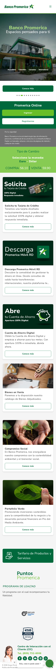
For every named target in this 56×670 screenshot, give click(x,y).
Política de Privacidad (9, 667)
